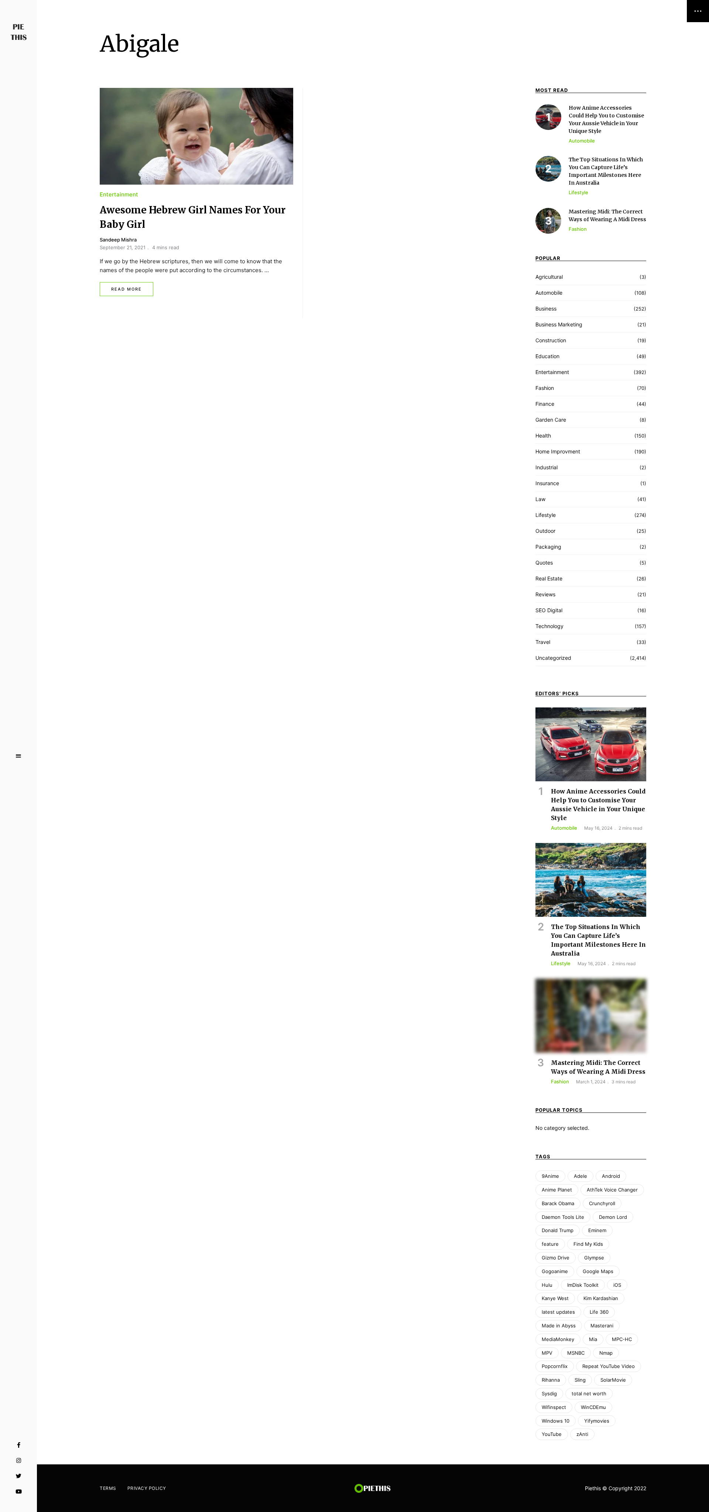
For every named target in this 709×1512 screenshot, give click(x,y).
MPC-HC (622, 1339)
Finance (544, 404)
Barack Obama (558, 1203)
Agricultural (549, 277)
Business (545, 308)
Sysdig (549, 1393)
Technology (549, 626)
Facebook (18, 1445)
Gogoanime (555, 1271)
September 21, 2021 (122, 247)
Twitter (18, 1476)
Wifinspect (554, 1407)
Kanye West (555, 1298)
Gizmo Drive (555, 1258)
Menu (18, 756)
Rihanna (551, 1380)
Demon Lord (613, 1217)
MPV (547, 1353)
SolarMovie (613, 1380)
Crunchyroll (602, 1203)
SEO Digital (548, 610)
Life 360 (599, 1312)
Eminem (597, 1230)
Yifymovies (596, 1421)
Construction (550, 340)
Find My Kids (588, 1244)
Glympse (594, 1258)
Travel (542, 642)
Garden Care (550, 419)
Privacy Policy (146, 1488)
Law (540, 499)
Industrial (546, 467)
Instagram (18, 1460)
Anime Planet (557, 1190)
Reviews (545, 594)
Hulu (547, 1285)
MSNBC (576, 1353)
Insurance (547, 483)
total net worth (589, 1393)
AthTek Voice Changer (612, 1190)
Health (543, 435)
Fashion (544, 388)
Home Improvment (557, 451)
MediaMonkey (558, 1339)
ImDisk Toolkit (583, 1285)
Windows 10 (555, 1421)
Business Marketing (558, 324)
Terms (108, 1488)
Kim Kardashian (600, 1298)
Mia (593, 1339)
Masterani (601, 1325)
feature (550, 1244)
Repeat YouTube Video (608, 1366)
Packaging (548, 547)
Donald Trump (557, 1230)
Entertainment (119, 194)
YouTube (18, 1491)
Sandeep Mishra (118, 240)
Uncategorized (553, 658)
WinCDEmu (593, 1407)
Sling (580, 1380)
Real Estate (548, 578)
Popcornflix (555, 1366)
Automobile (548, 292)
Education (547, 356)
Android (611, 1176)
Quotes (544, 562)
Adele (580, 1176)
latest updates (558, 1312)
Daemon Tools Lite (563, 1217)
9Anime (550, 1176)
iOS (617, 1285)
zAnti (582, 1434)
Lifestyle (545, 515)
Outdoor (545, 531)
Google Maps (598, 1271)
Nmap (606, 1353)
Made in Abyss (559, 1325)
